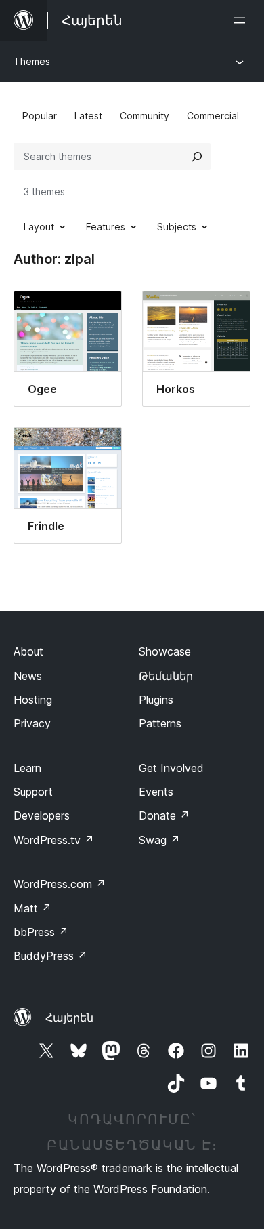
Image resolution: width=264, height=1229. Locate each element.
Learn (27, 768)
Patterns (160, 723)
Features (105, 227)
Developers (42, 815)
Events (156, 792)
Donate (164, 815)
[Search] (197, 156)
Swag (159, 840)
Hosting (33, 699)
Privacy (32, 723)
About (28, 651)
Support (33, 792)
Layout (39, 227)
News (28, 676)
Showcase (165, 651)
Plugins (156, 699)
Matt (32, 908)
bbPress (41, 932)
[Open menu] (242, 20)
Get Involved (171, 768)
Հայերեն (69, 1017)
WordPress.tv (54, 840)
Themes (32, 61)
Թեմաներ (166, 676)
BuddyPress (50, 956)
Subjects (176, 227)
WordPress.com (60, 884)
